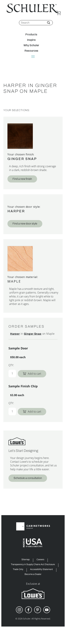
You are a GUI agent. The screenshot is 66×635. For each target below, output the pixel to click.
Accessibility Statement (41, 569)
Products (31, 34)
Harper (16, 211)
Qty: (11, 365)
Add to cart (34, 373)
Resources (31, 50)
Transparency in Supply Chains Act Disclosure (33, 564)
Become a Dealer (33, 574)
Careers (40, 559)
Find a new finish (22, 178)
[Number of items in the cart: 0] (58, 13)
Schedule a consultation (28, 478)
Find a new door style (25, 223)
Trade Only (18, 569)
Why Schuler (31, 45)
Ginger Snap (22, 159)
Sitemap (25, 559)
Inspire (31, 40)
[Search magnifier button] (48, 22)
